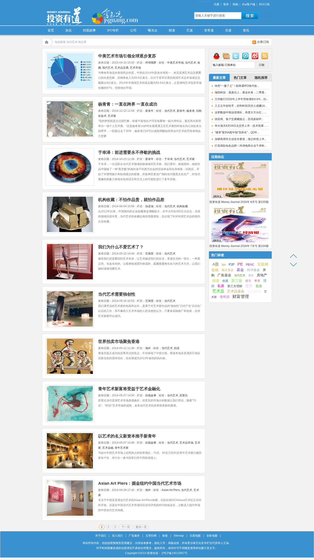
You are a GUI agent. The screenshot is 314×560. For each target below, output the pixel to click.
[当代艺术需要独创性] (70, 326)
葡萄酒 (224, 297)
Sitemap (179, 535)
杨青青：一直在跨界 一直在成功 (127, 104)
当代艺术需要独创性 (116, 294)
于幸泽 (168, 159)
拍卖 (177, 348)
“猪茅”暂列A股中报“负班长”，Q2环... (237, 132)
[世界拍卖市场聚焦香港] (70, 374)
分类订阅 (263, 42)
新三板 (236, 280)
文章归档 (151, 535)
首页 (51, 30)
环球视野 (150, 62)
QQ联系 (216, 55)
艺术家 (112, 116)
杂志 (68, 30)
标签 (165, 535)
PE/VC (250, 264)
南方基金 (228, 270)
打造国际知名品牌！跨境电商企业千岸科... (240, 145)
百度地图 (195, 535)
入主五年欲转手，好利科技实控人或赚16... (241, 105)
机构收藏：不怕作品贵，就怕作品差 (131, 199)
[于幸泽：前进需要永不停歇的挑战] (70, 185)
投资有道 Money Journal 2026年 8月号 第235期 (238, 202)
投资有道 (85, 13)
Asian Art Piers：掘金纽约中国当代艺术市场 (139, 483)
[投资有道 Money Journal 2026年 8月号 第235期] (240, 198)
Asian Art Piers (171, 490)
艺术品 (218, 291)
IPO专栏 (113, 30)
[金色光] (122, 16)
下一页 (126, 527)
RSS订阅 (264, 4)
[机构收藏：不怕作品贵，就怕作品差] (70, 232)
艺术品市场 (186, 442)
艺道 (189, 30)
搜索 (249, 15)
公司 (133, 30)
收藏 (225, 281)
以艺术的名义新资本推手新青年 (127, 436)
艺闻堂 (149, 253)
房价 (251, 275)
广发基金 (224, 275)
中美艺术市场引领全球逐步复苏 (127, 56)
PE (240, 264)
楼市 (248, 281)
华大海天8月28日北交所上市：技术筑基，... (241, 125)
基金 (240, 270)
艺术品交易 (121, 67)
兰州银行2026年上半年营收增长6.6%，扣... (241, 99)
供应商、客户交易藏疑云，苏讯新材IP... (239, 119)
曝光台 (152, 30)
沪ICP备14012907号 (174, 553)
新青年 (149, 110)
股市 (249, 286)
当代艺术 (190, 62)
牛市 (257, 281)
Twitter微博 (235, 55)
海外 (148, 348)
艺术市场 (135, 67)
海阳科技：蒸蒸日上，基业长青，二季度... (240, 92)
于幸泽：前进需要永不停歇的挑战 (129, 152)
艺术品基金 (235, 291)
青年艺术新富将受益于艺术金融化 (129, 388)
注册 (216, 4)
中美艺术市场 (175, 62)
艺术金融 (107, 447)
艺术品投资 (254, 291)
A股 (215, 264)
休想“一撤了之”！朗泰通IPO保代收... (237, 85)
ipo (224, 264)
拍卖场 (149, 206)
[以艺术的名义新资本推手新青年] (70, 468)
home (46, 42)
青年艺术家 (121, 447)
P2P (231, 264)
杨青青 (190, 110)
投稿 (235, 4)
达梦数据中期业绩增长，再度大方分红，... (240, 112)
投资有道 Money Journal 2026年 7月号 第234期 (238, 246)
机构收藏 (182, 206)
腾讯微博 (245, 55)
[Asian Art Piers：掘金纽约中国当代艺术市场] (70, 516)
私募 (220, 286)
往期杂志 (217, 157)
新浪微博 (255, 55)
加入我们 (117, 535)
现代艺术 (107, 67)
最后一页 (141, 527)
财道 (172, 30)
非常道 (209, 30)
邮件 (226, 55)
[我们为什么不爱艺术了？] (70, 279)
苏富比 (184, 395)
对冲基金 (253, 270)
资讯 (246, 30)
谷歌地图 (211, 535)
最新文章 (219, 77)
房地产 (262, 275)
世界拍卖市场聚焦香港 (119, 341)
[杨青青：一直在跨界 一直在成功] (70, 136)
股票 (259, 286)
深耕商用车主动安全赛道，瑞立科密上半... (240, 139)
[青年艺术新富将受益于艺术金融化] (70, 421)
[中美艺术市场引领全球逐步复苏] (70, 88)
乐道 (228, 30)
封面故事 (89, 30)
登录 (226, 4)
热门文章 (240, 77)
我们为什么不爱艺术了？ (121, 247)
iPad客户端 (248, 4)
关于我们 (100, 535)
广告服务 (134, 535)
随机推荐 (261, 77)
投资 (215, 281)
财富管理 (240, 296)
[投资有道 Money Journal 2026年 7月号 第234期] (240, 242)
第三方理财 (234, 286)
